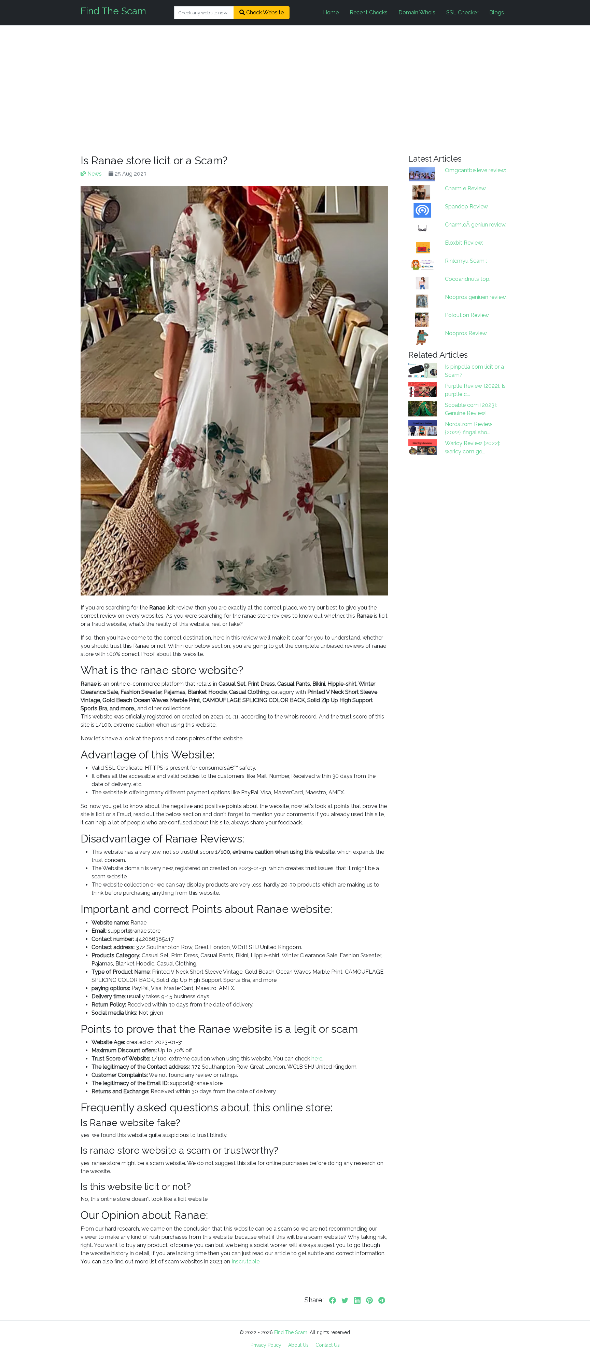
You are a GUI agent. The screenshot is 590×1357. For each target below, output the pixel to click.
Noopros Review (466, 333)
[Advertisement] (295, 90)
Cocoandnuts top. (467, 279)
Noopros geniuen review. (476, 297)
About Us (298, 1345)
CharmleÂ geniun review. (475, 224)
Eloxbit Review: (464, 242)
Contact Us (327, 1345)
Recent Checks (369, 12)
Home (331, 12)
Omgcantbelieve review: (475, 170)
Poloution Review (467, 315)
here (316, 1058)
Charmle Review (465, 188)
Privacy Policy (266, 1345)
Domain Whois (416, 12)
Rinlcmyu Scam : (466, 261)
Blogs (496, 12)
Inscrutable (245, 1261)
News (94, 173)
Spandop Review (466, 206)
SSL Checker (462, 12)
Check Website (264, 12)
